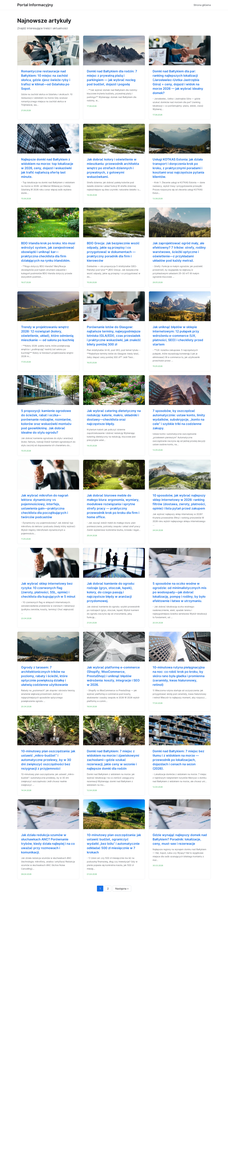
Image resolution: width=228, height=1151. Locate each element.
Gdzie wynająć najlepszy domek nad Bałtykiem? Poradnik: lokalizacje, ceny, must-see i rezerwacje (180, 839)
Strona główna (202, 5)
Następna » (122, 888)
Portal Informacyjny (35, 5)
